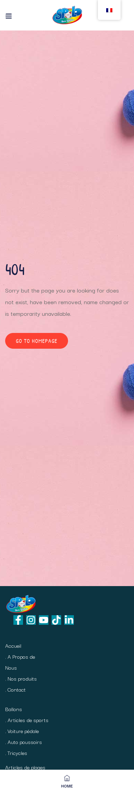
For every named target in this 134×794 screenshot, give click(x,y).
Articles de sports (28, 720)
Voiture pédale (23, 731)
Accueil (13, 645)
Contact (17, 689)
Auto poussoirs (25, 741)
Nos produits (22, 678)
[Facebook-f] (18, 620)
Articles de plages (25, 767)
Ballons (13, 709)
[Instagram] (31, 620)
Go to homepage (36, 341)
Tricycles (17, 752)
